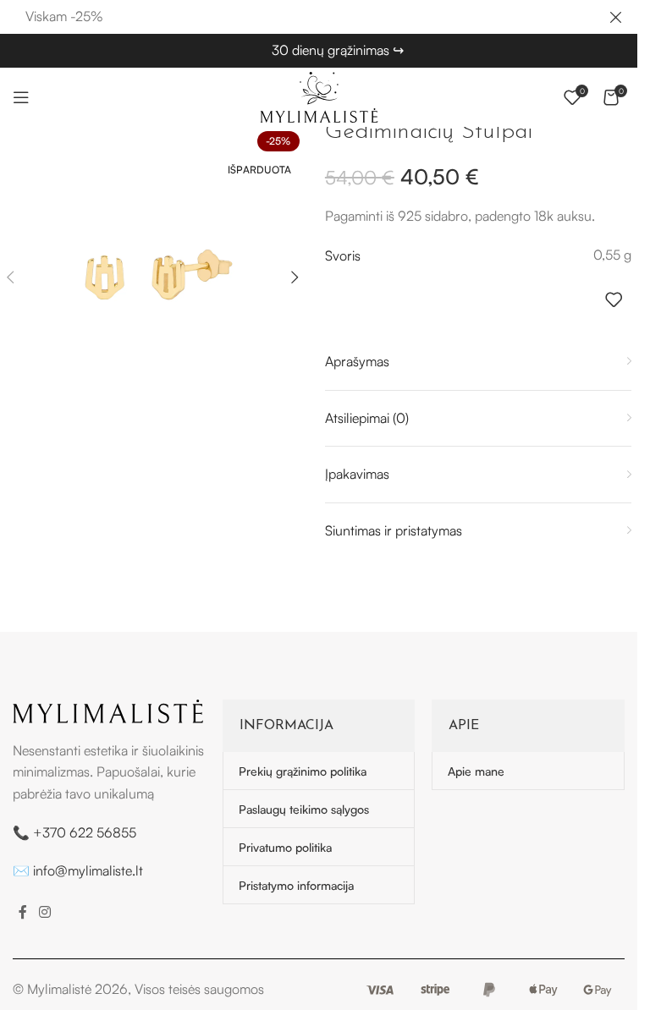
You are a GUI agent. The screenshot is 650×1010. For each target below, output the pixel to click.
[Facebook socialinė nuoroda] (23, 912)
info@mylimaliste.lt (88, 870)
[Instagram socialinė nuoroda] (44, 912)
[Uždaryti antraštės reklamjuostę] (616, 17)
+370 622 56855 (84, 832)
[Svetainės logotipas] (319, 95)
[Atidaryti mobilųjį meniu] (21, 97)
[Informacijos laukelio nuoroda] (337, 51)
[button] (295, 277)
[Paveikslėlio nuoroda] (108, 709)
